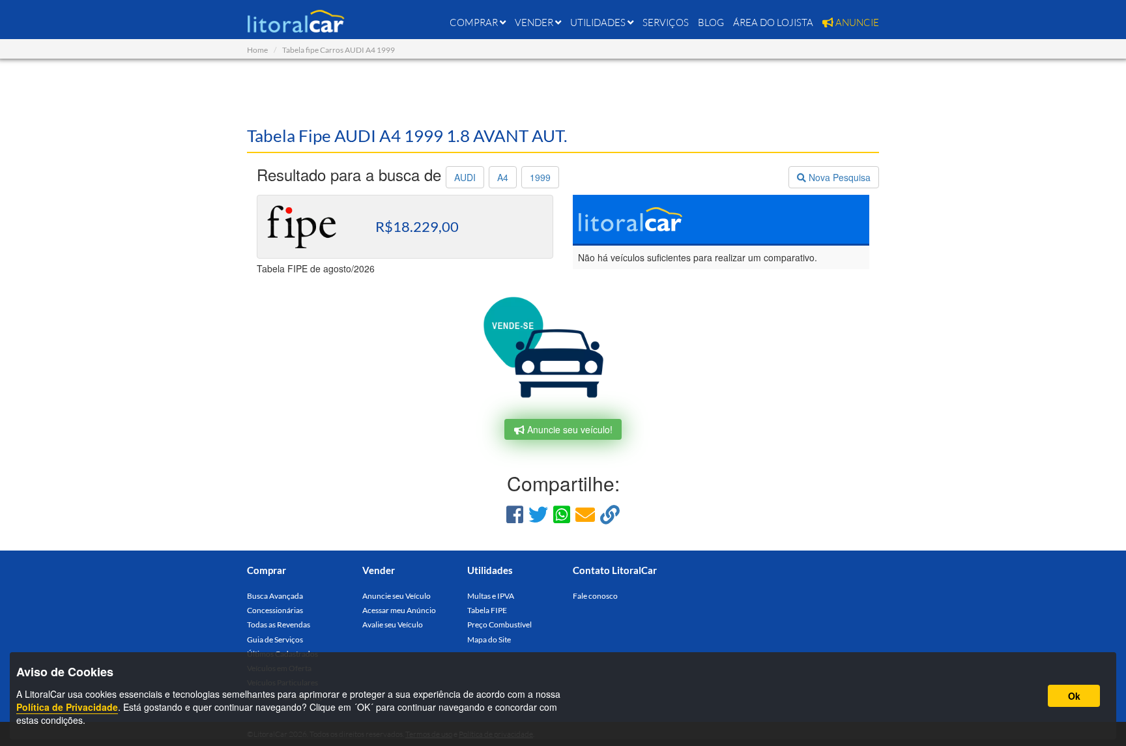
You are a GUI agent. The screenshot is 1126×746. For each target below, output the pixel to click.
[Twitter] (538, 514)
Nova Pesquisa (838, 177)
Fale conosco (595, 596)
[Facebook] (514, 514)
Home (257, 50)
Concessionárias (275, 610)
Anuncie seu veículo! (569, 429)
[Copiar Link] (610, 514)
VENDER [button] (535, 22)
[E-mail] (585, 514)
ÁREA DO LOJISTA (773, 22)
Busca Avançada (275, 596)
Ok (1074, 695)
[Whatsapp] (561, 514)
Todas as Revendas (278, 624)
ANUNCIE (856, 22)
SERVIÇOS (665, 22)
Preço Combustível (499, 624)
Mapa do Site (489, 639)
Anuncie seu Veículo (396, 596)
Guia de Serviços (275, 639)
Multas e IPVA (490, 596)
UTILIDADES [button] (599, 22)
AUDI (465, 177)
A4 (502, 177)
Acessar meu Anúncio (399, 610)
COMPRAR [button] (475, 22)
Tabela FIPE (487, 610)
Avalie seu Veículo (392, 624)
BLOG (711, 22)
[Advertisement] (563, 91)
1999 (540, 177)
